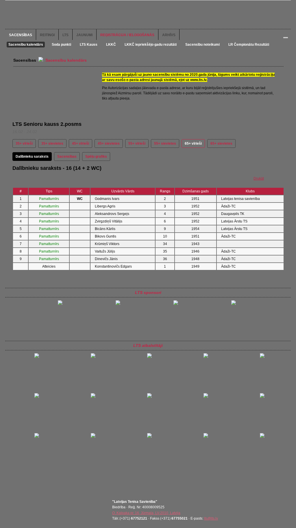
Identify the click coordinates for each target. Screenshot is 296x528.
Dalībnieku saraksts (32, 156)
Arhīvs (168, 35)
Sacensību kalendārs (25, 45)
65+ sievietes (221, 143)
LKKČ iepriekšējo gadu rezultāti (151, 45)
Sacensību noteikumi (202, 45)
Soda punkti (61, 45)
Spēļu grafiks (96, 156)
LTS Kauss (88, 45)
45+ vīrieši (80, 143)
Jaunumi (84, 35)
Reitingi (47, 35)
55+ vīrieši (136, 143)
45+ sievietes (109, 143)
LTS (65, 35)
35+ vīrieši (24, 143)
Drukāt (259, 178)
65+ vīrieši (193, 143)
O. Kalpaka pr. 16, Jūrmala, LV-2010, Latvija (146, 513)
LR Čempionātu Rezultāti (248, 45)
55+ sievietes (165, 143)
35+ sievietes (52, 143)
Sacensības (20, 35)
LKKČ (111, 45)
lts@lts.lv (211, 518)
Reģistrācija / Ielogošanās (127, 35)
